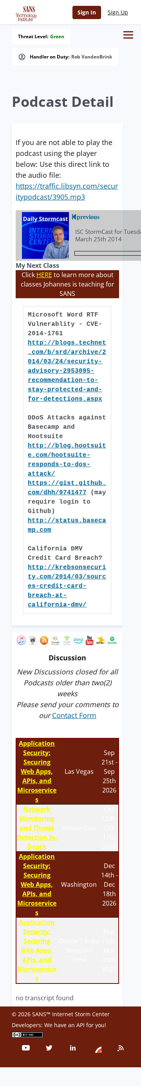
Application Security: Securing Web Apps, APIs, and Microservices (36, 771)
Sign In (87, 12)
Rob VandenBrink (91, 57)
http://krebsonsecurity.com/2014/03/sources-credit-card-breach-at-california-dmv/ (67, 586)
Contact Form (74, 715)
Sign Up (118, 12)
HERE (44, 275)
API (80, 1025)
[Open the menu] (128, 34)
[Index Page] (25, 12)
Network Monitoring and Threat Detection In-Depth (37, 828)
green (57, 37)
